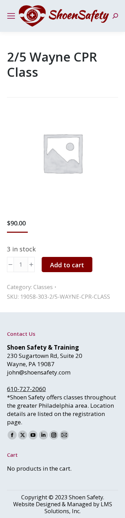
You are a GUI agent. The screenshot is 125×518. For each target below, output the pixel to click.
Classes (43, 287)
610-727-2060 (26, 389)
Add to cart (67, 265)
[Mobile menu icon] (11, 16)
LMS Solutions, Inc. (78, 507)
